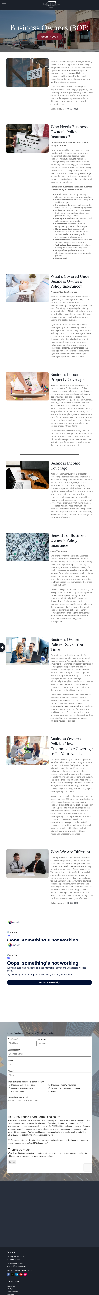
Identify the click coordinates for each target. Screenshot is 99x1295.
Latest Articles (12, 1292)
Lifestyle (10, 1289)
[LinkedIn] (16, 1274)
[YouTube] (21, 1274)
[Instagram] (25, 1274)
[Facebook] (8, 1274)
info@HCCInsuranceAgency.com (19, 1270)
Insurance (11, 1286)
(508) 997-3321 (71, 108)
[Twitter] (12, 1274)
